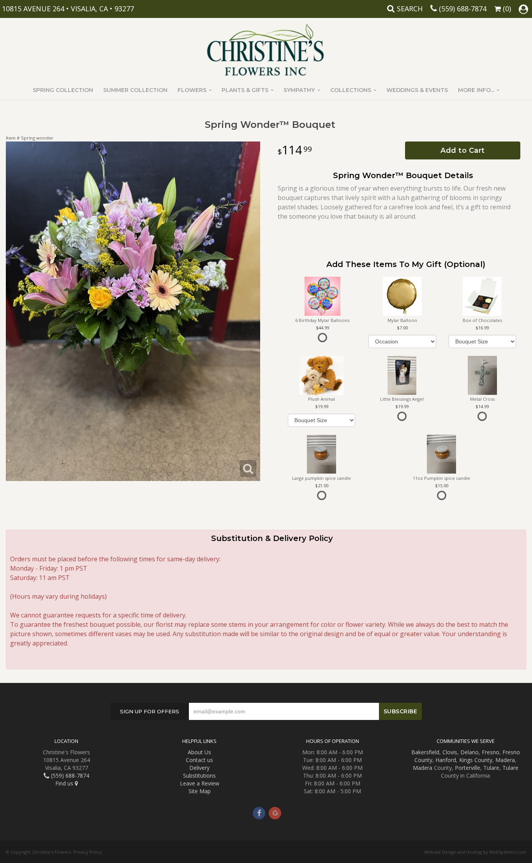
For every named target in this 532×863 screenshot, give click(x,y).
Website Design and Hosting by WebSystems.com (475, 852)
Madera (505, 760)
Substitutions (199, 775)
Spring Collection (63, 90)
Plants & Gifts (245, 90)
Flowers (192, 90)
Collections (350, 90)
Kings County (475, 760)
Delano (469, 752)
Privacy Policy (87, 852)
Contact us (199, 760)
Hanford (445, 760)
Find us (65, 783)
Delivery (199, 767)
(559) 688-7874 (462, 8)
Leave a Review (199, 783)
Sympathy (299, 90)
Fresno (490, 752)
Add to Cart (462, 150)
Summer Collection (135, 90)
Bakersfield (425, 752)
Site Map (199, 791)
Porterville (467, 767)
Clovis (449, 752)
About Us (199, 752)
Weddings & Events (417, 90)
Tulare (491, 767)
